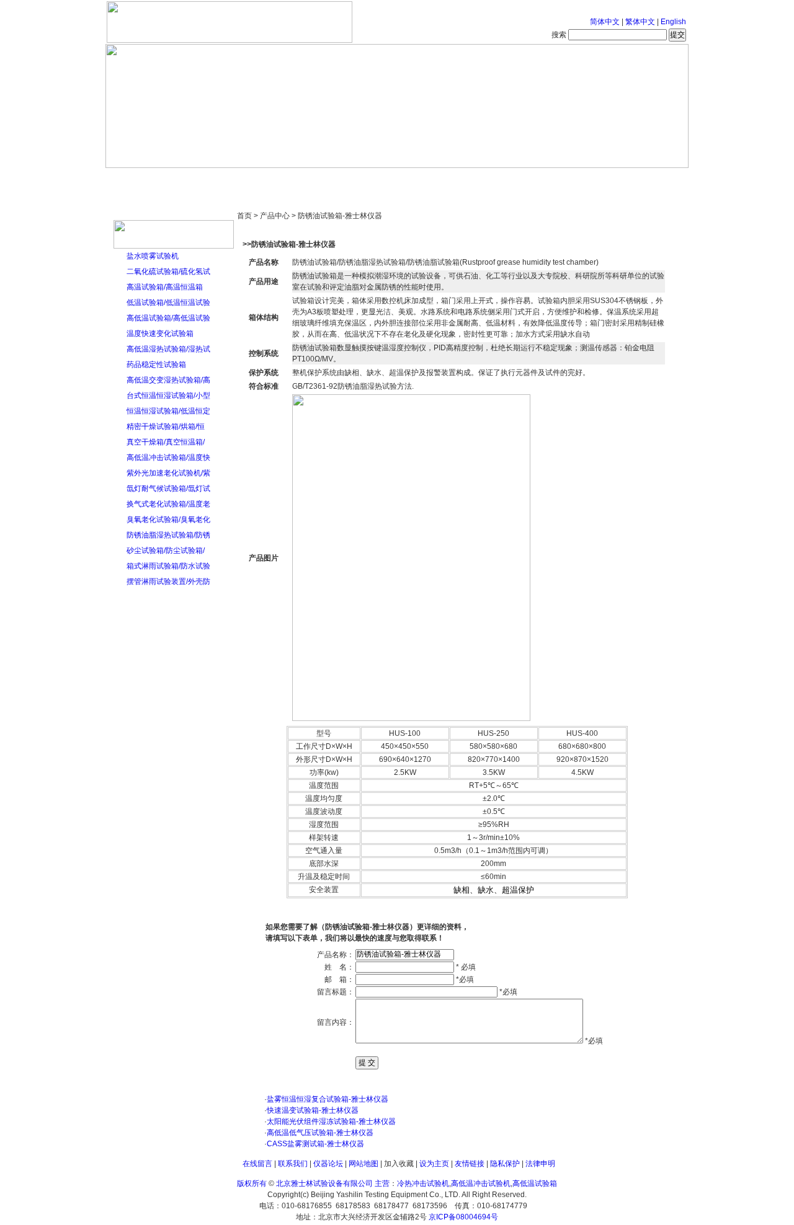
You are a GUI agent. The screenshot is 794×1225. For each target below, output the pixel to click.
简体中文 (605, 21)
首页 (145, 180)
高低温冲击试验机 (481, 1183)
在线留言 (257, 1163)
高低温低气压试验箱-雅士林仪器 (320, 1132)
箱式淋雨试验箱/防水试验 (168, 566)
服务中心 (555, 180)
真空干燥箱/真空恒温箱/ (166, 442)
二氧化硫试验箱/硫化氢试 (168, 271)
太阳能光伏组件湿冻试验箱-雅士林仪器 (331, 1121)
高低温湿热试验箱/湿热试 (168, 349)
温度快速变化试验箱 (160, 333)
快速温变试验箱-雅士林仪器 (313, 1110)
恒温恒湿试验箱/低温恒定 (168, 411)
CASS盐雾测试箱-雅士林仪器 (315, 1143)
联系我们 (293, 1163)
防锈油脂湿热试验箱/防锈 (168, 535)
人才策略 (487, 180)
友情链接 (469, 1163)
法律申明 (540, 1163)
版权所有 (252, 1183)
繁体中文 (640, 21)
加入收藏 (399, 1163)
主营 (381, 1183)
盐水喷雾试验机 (153, 256)
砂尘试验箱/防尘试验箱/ (166, 550)
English (673, 21)
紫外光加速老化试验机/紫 (168, 473)
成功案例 (418, 180)
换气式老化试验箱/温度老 (168, 504)
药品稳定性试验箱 (156, 364)
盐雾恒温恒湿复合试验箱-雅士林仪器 (327, 1099)
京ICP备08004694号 (463, 1217)
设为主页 (434, 1163)
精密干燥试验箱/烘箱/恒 (166, 426)
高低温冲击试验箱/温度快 (168, 457)
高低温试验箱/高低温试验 (168, 318)
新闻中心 (282, 180)
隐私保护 (505, 1163)
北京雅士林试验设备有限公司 (324, 1183)
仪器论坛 (328, 1163)
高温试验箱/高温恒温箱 (165, 287)
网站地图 (363, 1163)
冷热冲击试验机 (423, 1183)
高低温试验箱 (534, 1183)
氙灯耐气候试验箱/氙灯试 (168, 488)
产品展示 (350, 180)
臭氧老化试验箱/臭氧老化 (168, 519)
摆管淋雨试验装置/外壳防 (168, 581)
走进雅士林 (214, 180)
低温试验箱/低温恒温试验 (168, 302)
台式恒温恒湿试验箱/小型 (168, 395)
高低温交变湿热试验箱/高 (168, 380)
